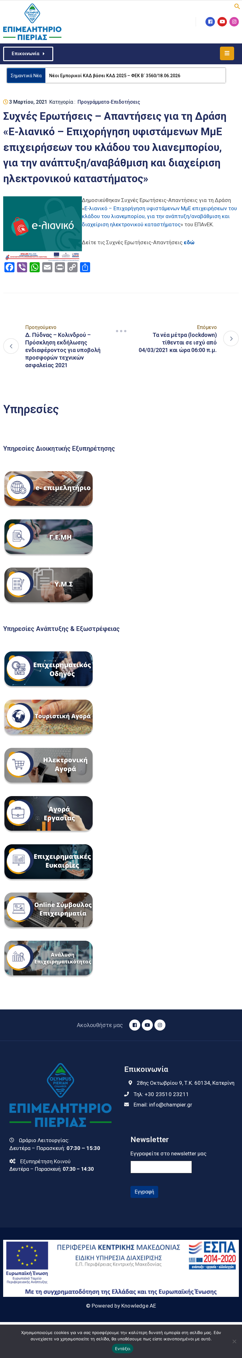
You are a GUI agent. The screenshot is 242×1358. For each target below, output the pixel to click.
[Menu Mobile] (227, 53)
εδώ (189, 242)
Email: (163, 1104)
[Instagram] (234, 21)
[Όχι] (234, 1341)
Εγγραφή (144, 1192)
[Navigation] (121, 331)
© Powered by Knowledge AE (121, 1306)
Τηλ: (161, 1094)
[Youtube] (222, 21)
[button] (237, 6)
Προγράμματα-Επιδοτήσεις (109, 102)
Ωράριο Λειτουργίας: (44, 1140)
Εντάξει (122, 1348)
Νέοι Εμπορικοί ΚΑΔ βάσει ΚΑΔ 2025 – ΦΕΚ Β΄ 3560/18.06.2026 (114, 75)
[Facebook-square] (210, 21)
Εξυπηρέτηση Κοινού (45, 1161)
